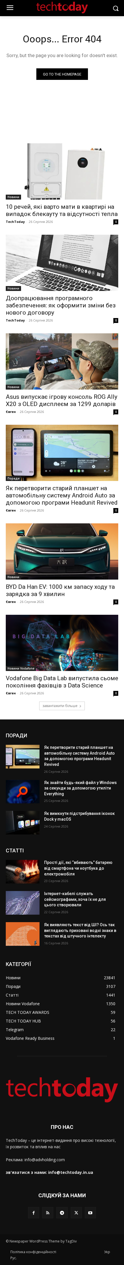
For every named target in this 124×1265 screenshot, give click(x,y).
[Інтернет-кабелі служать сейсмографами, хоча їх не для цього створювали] (23, 903)
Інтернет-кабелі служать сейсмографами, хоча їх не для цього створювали (75, 899)
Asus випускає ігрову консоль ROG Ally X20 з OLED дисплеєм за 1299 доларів (61, 400)
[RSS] (47, 1212)
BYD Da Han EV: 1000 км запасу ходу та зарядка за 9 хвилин (60, 590)
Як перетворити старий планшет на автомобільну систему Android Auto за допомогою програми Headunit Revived (62, 495)
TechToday (15, 221)
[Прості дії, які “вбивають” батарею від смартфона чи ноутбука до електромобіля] (23, 872)
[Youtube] (90, 1212)
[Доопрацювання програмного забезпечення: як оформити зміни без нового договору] (62, 263)
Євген (11, 411)
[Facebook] (33, 1212)
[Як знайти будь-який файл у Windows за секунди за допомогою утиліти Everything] (23, 792)
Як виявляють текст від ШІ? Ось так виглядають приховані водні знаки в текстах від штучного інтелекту (80, 930)
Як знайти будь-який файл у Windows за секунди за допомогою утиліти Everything (80, 788)
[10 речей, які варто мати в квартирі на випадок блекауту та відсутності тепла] (62, 171)
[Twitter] (76, 1212)
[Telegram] (61, 1212)
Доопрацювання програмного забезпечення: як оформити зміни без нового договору (61, 305)
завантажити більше (60, 705)
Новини (13, 197)
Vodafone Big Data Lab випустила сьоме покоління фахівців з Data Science (62, 682)
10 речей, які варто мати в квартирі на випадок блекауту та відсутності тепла (62, 210)
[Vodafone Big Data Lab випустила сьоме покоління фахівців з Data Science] (62, 643)
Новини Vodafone (20, 668)
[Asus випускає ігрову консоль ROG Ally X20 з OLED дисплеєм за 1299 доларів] (62, 361)
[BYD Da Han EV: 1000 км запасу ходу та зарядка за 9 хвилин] (62, 551)
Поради (13, 478)
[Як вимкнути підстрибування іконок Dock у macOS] (23, 822)
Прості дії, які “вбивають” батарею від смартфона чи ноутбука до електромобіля (78, 868)
